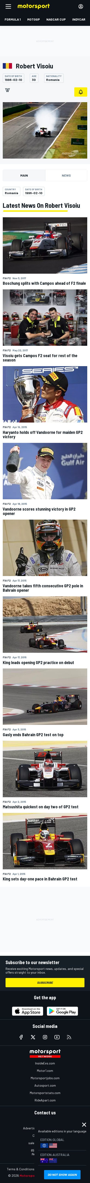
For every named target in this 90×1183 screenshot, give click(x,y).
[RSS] (69, 1037)
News (66, 175)
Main (24, 175)
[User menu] (80, 6)
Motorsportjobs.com (45, 1078)
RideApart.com (45, 1100)
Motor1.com (45, 1071)
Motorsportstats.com (45, 1093)
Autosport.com (45, 1085)
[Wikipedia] (7, 90)
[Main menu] (8, 6)
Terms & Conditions (20, 1169)
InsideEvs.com (45, 1063)
